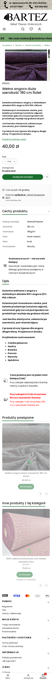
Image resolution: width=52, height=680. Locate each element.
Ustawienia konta (10, 628)
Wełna (47, 45)
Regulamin (7, 606)
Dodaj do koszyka (23, 177)
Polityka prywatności (12, 657)
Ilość (4, 156)
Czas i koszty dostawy (12, 646)
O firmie (6, 672)
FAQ (4, 610)
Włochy (6, 83)
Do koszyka (26, 486)
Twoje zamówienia (11, 624)
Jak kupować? (9, 661)
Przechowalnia (9, 631)
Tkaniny (18, 45)
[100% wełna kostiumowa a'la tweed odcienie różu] (26, 532)
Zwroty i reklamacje (11, 613)
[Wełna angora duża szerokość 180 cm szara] (26, 447)
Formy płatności (10, 642)
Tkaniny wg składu (33, 45)
